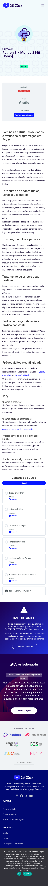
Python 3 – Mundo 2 (23, 375)
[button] (24, 646)
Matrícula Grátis (9, 809)
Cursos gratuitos (10, 814)
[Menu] (43, 5)
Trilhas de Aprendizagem (13, 819)
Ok (19, 874)
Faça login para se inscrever (24, 115)
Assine (5, 838)
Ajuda (5, 833)
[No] (45, 867)
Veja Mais (27, 874)
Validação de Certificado (13, 844)
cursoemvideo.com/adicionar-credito (18, 429)
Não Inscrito (24, 91)
